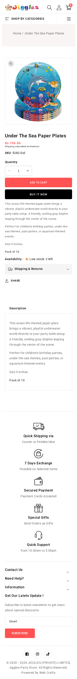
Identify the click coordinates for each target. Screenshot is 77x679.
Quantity (11, 162)
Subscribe (20, 633)
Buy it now (38, 194)
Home (17, 33)
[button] (49, 7)
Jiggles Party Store (23, 667)
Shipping (10, 146)
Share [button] (15, 280)
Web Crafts (47, 672)
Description (17, 308)
